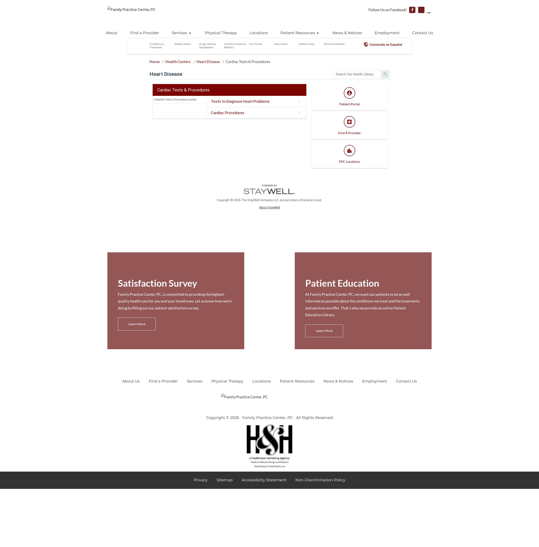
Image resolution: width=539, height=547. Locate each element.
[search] (357, 74)
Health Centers (182, 43)
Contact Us (422, 33)
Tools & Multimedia (333, 43)
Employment (387, 33)
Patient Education (342, 283)
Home (154, 61)
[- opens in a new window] (412, 10)
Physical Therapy (221, 33)
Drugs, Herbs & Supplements (207, 45)
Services (179, 33)
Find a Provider (144, 33)
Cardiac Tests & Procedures (248, 61)
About (111, 33)
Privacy (201, 480)
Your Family (255, 43)
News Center (281, 43)
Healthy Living (306, 43)
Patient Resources (297, 33)
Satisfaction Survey (157, 283)
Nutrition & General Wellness (235, 45)
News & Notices (347, 33)
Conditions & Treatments (156, 45)
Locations (258, 33)
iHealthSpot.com (276, 466)
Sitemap (225, 480)
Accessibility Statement (264, 480)
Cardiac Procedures (227, 113)
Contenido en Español (386, 45)
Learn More (136, 324)
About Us (131, 381)
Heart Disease (208, 61)
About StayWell (269, 207)
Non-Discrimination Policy (320, 480)
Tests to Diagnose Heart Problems (240, 101)
